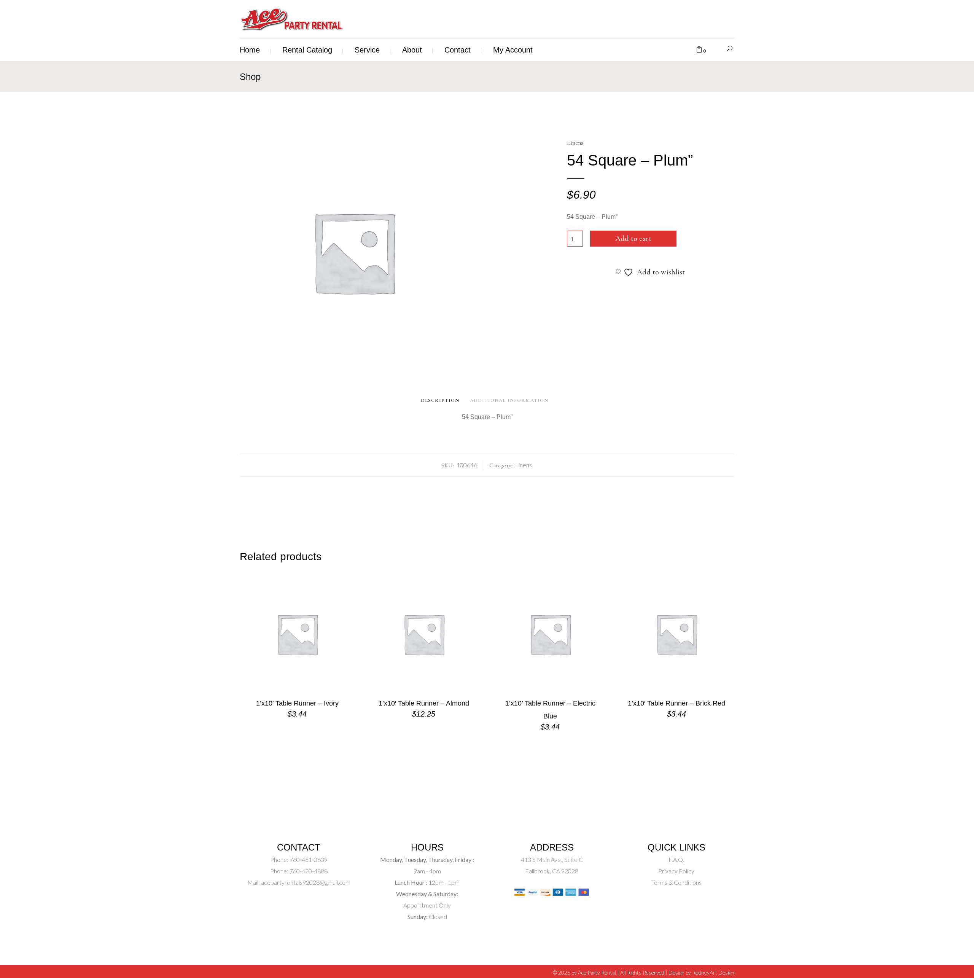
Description (440, 400)
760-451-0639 (308, 859)
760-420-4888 (308, 870)
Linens (575, 143)
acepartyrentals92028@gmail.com (305, 882)
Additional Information (509, 400)
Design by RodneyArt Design (701, 972)
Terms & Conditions (676, 882)
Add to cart (633, 238)
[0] (699, 50)
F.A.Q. (676, 859)
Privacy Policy (676, 870)
